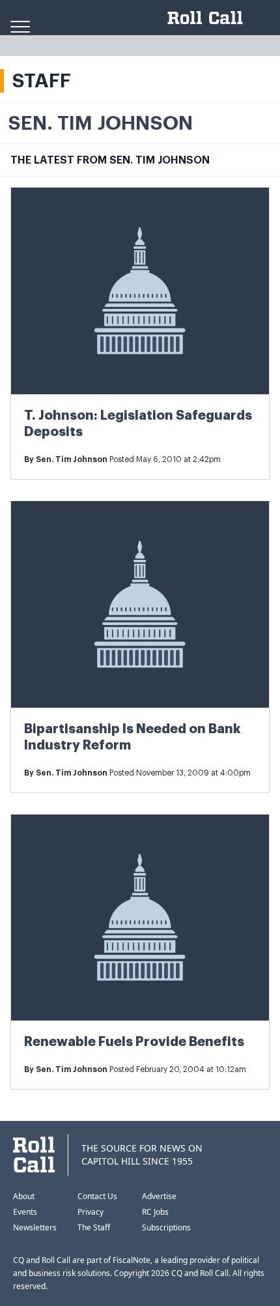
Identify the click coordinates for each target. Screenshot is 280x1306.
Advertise (159, 1196)
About (24, 1196)
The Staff (93, 1227)
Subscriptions (166, 1227)
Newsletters (35, 1227)
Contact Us (97, 1196)
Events (25, 1211)
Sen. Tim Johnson (71, 459)
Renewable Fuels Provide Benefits (134, 1042)
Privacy (90, 1211)
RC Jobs (155, 1211)
